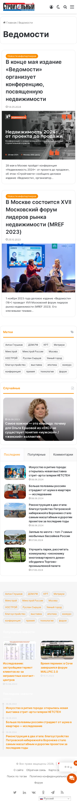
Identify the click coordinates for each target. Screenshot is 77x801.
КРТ (46, 344)
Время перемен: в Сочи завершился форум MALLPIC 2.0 (56, 667)
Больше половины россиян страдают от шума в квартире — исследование (50, 490)
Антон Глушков (14, 344)
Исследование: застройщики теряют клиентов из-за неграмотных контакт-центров (19, 671)
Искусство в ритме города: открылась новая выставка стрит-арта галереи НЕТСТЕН (49, 471)
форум (63, 371)
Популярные (37, 454)
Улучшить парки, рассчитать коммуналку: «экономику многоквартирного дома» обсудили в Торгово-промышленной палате (49, 557)
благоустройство (15, 364)
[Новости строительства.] (19, 7)
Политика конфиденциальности (50, 776)
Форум (38, 782)
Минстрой (11, 351)
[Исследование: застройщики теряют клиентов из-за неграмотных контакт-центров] (19, 650)
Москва (53, 351)
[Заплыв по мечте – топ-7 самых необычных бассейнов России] (15, 537)
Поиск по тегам (17, 776)
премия (30, 371)
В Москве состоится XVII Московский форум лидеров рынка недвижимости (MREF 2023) (38, 217)
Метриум (59, 344)
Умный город (54, 358)
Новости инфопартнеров (22, 56)
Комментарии (63, 454)
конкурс (67, 364)
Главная (11, 22)
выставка (36, 364)
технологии (47, 371)
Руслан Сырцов (32, 358)
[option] (38, 419)
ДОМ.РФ (33, 344)
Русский (48, 798)
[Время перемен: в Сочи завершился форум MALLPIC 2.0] (57, 650)
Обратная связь (36, 770)
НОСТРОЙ (11, 358)
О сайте (18, 770)
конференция (13, 371)
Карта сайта (56, 770)
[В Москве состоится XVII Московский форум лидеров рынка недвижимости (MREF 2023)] (38, 268)
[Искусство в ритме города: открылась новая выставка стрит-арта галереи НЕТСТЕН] (15, 472)
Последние (12, 454)
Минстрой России (33, 351)
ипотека (52, 364)
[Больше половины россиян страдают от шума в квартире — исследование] (15, 491)
